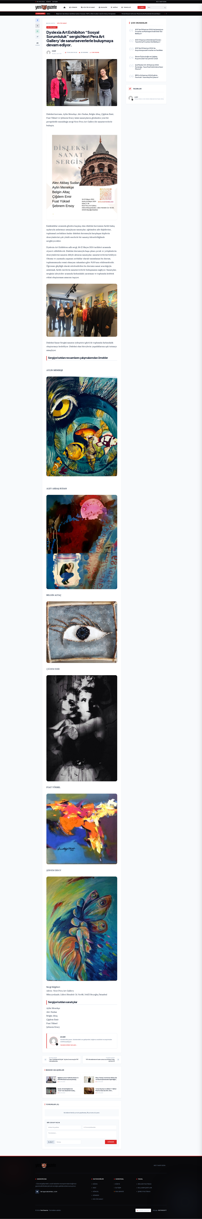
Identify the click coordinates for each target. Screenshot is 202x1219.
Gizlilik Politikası (144, 1184)
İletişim (55, 1)
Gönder (111, 1142)
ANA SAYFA (51, 23)
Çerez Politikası (144, 1191)
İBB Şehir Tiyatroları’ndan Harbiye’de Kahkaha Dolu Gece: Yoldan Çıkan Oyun (162, 13)
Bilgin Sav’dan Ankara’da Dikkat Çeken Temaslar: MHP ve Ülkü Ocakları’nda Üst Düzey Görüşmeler (59, 13)
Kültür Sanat (62, 23)
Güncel (96, 1191)
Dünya (95, 1184)
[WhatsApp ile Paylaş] (37, 31)
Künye (48, 1)
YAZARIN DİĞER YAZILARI (68, 1045)
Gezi (94, 1188)
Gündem (96, 1195)
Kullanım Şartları (145, 1188)
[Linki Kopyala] (37, 37)
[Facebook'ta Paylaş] (37, 20)
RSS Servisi (119, 1191)
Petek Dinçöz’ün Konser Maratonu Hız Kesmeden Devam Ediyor (114, 13)
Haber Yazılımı (144, 1210)
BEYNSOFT (162, 1210)
